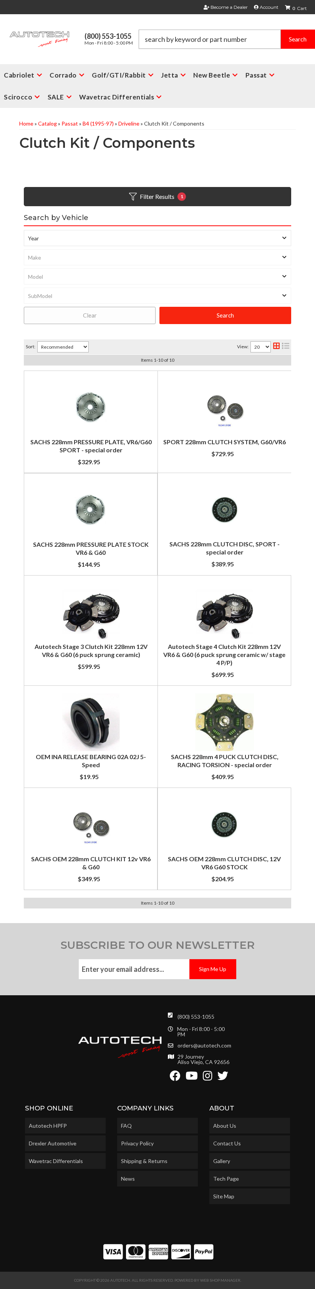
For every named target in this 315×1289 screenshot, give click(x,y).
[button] (227, 39)
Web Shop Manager (220, 1280)
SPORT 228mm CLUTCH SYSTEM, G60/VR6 (224, 441)
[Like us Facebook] (175, 1077)
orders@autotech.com (204, 1045)
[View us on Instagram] (207, 1077)
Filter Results (161, 196)
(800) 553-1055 (195, 1016)
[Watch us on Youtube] (192, 1077)
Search (225, 315)
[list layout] (285, 346)
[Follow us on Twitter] (222, 1077)
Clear (90, 315)
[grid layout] (276, 346)
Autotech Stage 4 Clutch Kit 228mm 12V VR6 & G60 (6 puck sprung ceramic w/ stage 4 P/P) (224, 654)
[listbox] (157, 238)
